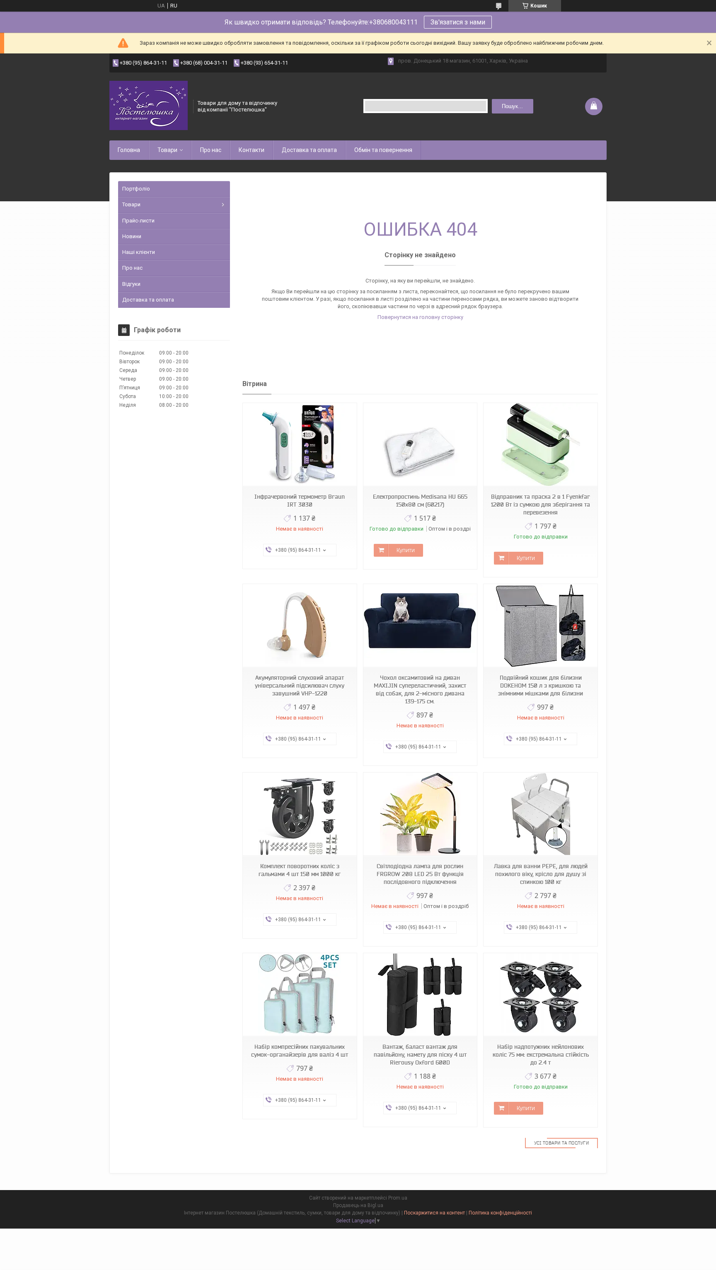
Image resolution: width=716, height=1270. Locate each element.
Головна (129, 150)
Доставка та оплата (309, 150)
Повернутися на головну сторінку (420, 317)
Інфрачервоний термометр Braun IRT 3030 (299, 500)
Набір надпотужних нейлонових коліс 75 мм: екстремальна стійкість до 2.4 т (541, 1054)
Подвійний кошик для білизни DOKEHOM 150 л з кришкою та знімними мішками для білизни (540, 685)
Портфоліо (136, 189)
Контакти (251, 150)
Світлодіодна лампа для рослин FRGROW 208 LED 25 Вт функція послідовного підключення (420, 874)
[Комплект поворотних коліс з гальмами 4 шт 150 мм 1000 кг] (299, 814)
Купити (406, 550)
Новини (131, 236)
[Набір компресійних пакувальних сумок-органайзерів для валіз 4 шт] (299, 994)
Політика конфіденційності (500, 1213)
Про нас (210, 150)
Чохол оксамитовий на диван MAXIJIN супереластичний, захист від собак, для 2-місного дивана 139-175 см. (420, 689)
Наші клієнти (138, 252)
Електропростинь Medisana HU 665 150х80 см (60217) (420, 500)
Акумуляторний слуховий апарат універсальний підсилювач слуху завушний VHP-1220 (299, 685)
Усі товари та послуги (561, 1142)
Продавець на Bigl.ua (358, 1205)
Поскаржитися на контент (434, 1213)
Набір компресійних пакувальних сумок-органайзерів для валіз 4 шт (299, 1050)
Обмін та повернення (383, 150)
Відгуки (131, 284)
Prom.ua (397, 1198)
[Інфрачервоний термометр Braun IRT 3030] (299, 444)
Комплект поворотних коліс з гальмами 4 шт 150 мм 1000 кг (300, 870)
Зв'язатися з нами (458, 22)
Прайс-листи (138, 220)
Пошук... (512, 106)
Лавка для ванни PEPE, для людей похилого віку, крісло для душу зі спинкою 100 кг (541, 874)
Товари (167, 150)
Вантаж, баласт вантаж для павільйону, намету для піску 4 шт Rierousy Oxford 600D (420, 1054)
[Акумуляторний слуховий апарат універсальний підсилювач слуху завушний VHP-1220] (299, 625)
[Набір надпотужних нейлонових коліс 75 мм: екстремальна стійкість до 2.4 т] (540, 994)
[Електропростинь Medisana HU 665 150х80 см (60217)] (420, 444)
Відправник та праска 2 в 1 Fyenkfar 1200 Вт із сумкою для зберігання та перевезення (540, 504)
